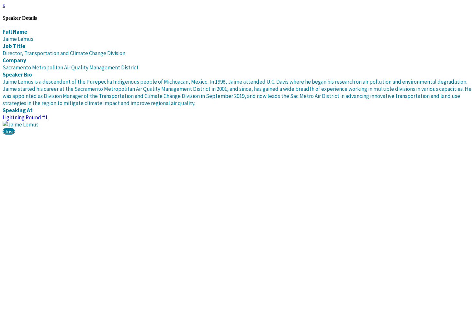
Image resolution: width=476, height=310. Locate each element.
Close (9, 131)
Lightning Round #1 (25, 117)
